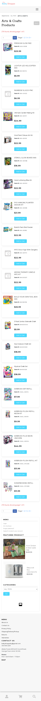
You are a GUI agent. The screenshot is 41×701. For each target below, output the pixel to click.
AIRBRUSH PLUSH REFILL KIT (25, 461)
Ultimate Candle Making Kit (24, 113)
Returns (4, 634)
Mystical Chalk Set (21, 366)
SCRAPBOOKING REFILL (23, 483)
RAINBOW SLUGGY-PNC (23, 90)
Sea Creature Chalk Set (22, 344)
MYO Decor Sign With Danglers (26, 250)
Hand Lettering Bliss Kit (23, 180)
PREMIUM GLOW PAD (22, 43)
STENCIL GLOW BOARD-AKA (25, 158)
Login (5, 523)
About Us (5, 622)
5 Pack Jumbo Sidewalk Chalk (25, 321)
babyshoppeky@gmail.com (11, 643)
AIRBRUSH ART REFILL (23, 389)
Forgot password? (8, 528)
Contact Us (5, 625)
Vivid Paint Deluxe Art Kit (23, 135)
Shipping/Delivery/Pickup (10, 631)
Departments (5, 16)
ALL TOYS (13, 16)
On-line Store (7, 526)
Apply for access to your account (13, 531)
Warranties (5, 638)
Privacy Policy (6, 628)
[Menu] (37, 9)
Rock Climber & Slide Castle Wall (31, 548)
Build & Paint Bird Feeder (23, 227)
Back (36, 23)
